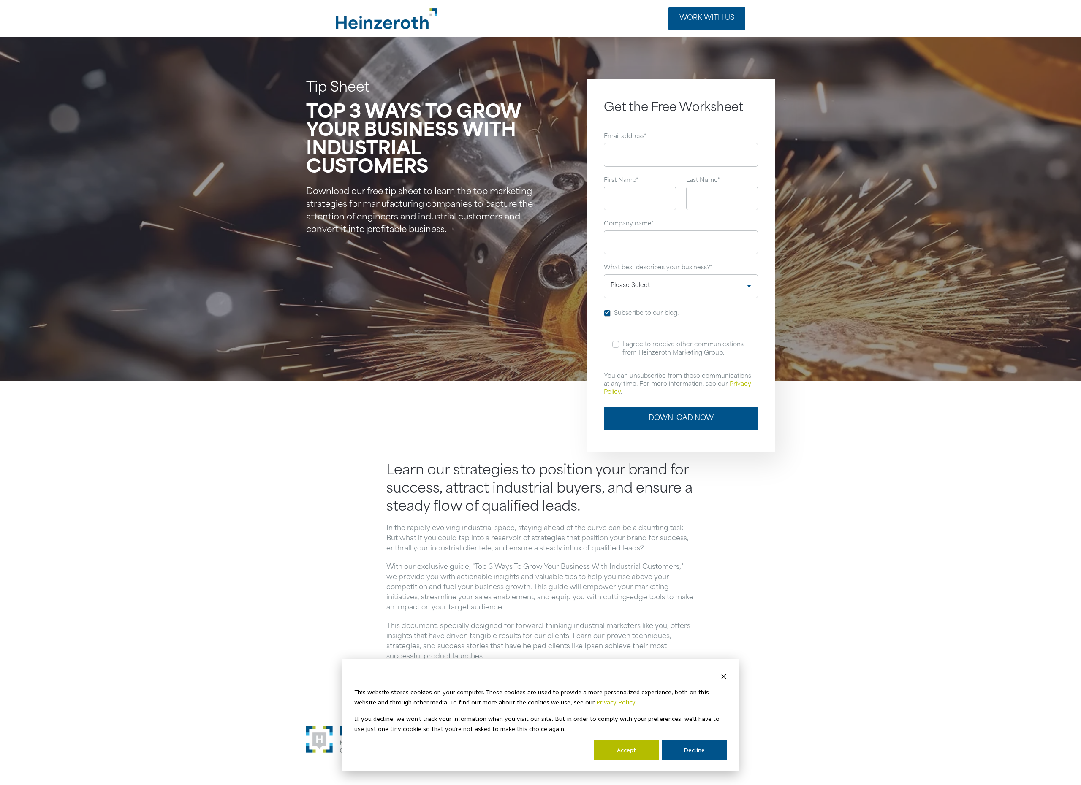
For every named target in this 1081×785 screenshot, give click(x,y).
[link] (386, 18)
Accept (626, 750)
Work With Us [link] (706, 18)
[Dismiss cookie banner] (724, 676)
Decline (694, 750)
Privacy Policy (615, 702)
